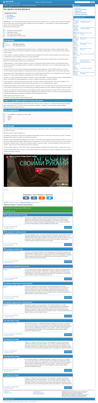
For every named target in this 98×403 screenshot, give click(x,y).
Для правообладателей (38, 393)
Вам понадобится (11, 16)
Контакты (49, 2)
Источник (6, 189)
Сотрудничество (37, 391)
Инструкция (10, 15)
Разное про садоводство (80, 14)
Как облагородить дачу (19, 45)
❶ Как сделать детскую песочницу (15, 215)
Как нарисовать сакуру (11, 320)
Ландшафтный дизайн (9, 228)
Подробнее (68, 227)
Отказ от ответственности (30, 401)
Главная (37, 2)
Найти (92, 2)
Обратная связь (8, 392)
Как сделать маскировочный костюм (16, 266)
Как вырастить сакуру (11, 339)
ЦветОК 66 (9, 1)
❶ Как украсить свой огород (13, 249)
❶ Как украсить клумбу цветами (15, 232)
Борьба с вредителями (80, 9)
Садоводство (77, 11)
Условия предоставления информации (13, 401)
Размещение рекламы (38, 392)
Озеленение (77, 8)
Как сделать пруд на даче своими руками (18, 283)
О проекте (43, 2)
